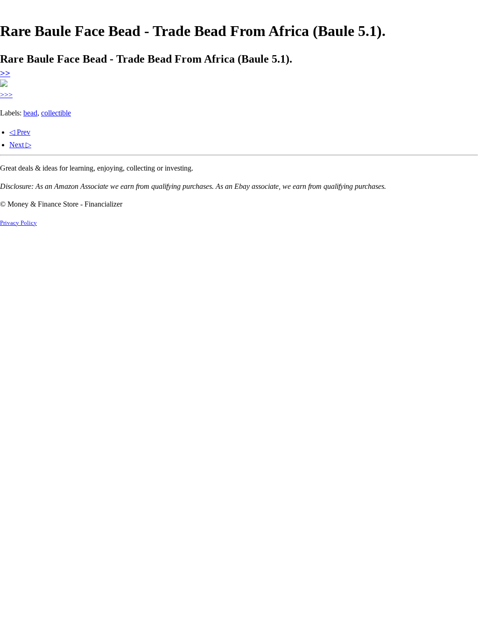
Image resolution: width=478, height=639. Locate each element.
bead (30, 113)
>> (5, 73)
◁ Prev (19, 132)
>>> (6, 95)
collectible (56, 113)
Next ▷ (20, 145)
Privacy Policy (18, 223)
